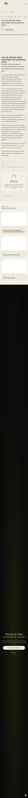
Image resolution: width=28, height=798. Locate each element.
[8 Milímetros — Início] (5, 3)
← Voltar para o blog (7, 195)
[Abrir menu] (26, 3)
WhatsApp (11, 166)
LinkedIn (15, 166)
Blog (8, 12)
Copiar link (20, 166)
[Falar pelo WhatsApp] (25, 795)
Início (3, 12)
